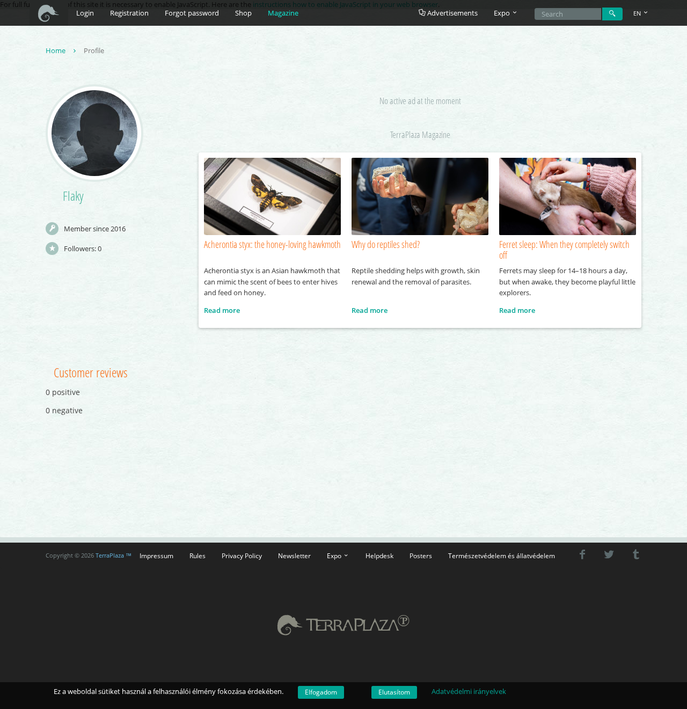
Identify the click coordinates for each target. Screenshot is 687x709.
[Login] (612, 14)
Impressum (156, 555)
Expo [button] (502, 13)
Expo (335, 555)
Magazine (283, 13)
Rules (197, 555)
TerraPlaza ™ (113, 555)
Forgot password (192, 13)
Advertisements (452, 13)
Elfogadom (321, 692)
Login (85, 13)
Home (56, 50)
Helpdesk (379, 555)
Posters (421, 555)
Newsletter (294, 555)
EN (637, 13)
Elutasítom (394, 692)
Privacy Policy (242, 555)
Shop (243, 13)
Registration (129, 13)
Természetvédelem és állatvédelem (501, 555)
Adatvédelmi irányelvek (469, 691)
